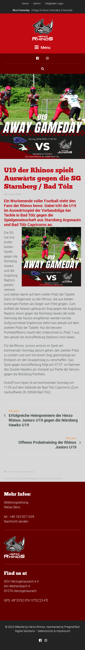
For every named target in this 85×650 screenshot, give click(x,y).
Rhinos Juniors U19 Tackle (21, 471)
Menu (45, 47)
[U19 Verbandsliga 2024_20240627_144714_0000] (42, 116)
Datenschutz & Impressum (54, 631)
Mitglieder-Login (54, 3)
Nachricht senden (16, 521)
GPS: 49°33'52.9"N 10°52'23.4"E (26, 600)
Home (25, 3)
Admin (37, 3)
